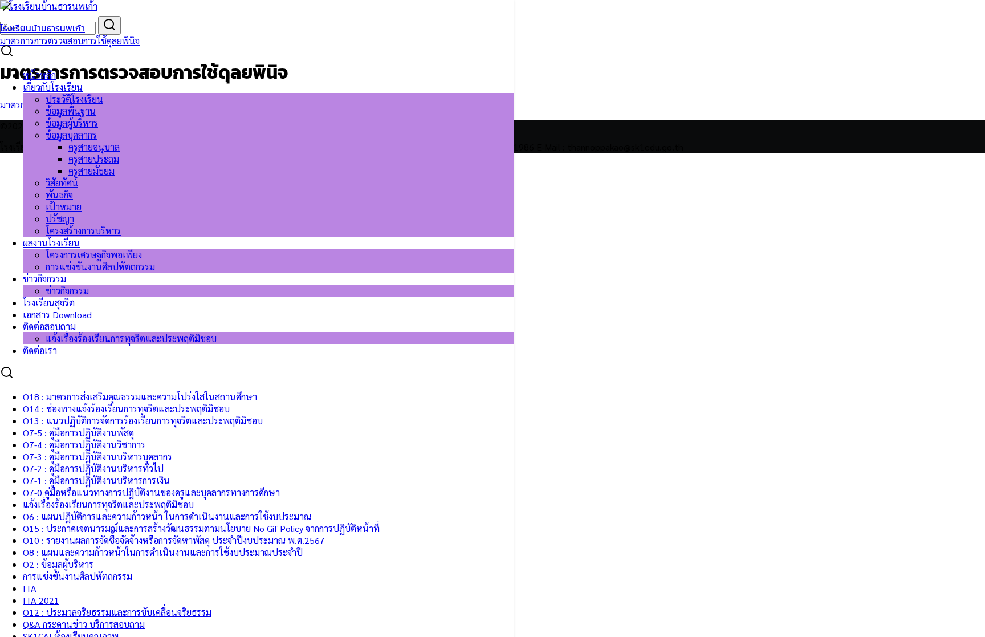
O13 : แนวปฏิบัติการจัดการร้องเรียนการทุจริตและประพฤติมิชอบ (143, 421)
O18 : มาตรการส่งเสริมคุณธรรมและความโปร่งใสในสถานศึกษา (140, 397)
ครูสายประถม (93, 159)
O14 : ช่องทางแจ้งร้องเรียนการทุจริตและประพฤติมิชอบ (126, 409)
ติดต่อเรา (40, 350)
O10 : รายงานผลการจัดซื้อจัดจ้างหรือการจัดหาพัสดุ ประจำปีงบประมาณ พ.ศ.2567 (174, 540)
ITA (29, 588)
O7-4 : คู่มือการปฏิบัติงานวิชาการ (84, 445)
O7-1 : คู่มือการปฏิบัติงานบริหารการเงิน (96, 480)
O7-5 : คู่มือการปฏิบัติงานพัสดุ (78, 433)
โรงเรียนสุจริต (49, 303)
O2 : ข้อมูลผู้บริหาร (58, 564)
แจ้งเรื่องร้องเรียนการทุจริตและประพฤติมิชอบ (131, 338)
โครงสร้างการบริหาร (83, 231)
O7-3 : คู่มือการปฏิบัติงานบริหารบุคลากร (97, 456)
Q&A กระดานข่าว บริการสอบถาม (84, 624)
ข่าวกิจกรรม (44, 279)
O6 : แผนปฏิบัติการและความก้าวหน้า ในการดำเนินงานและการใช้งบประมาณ (167, 516)
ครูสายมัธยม (91, 171)
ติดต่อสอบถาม (49, 326)
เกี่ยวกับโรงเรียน (53, 87)
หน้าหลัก (39, 75)
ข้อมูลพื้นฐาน (71, 111)
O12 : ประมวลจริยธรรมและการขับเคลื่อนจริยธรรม (117, 612)
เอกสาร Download (57, 314)
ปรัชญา (60, 219)
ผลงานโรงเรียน (51, 243)
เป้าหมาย (64, 207)
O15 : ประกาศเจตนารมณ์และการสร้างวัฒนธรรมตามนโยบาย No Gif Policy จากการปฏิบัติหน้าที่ (201, 528)
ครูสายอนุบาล (94, 147)
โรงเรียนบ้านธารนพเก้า (42, 28)
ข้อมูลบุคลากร (71, 135)
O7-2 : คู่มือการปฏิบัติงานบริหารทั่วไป (93, 468)
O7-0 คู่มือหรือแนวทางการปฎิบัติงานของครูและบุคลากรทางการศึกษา (151, 492)
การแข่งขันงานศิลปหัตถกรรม (100, 267)
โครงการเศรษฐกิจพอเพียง (94, 255)
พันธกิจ (59, 195)
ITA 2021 (41, 600)
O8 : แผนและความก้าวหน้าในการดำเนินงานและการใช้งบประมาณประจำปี (163, 552)
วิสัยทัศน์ (62, 183)
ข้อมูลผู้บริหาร (72, 123)
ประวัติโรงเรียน (74, 99)
